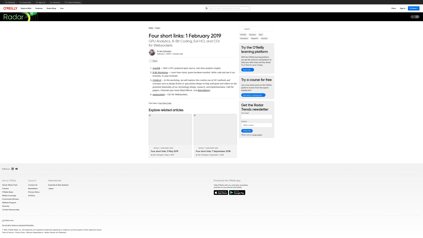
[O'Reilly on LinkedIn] (12, 169)
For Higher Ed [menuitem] (40, 2)
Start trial (246, 70)
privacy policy (257, 134)
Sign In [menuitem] (402, 8)
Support (32, 180)
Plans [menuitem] (393, 8)
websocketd (159, 94)
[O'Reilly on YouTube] (16, 169)
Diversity (5, 206)
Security (264, 38)
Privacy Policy (33, 192)
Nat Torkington (165, 51)
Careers (5, 188)
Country (244, 121)
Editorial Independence (34, 232)
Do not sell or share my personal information (18, 225)
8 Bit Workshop (160, 72)
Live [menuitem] (61, 8)
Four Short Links (164, 103)
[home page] (10, 8)
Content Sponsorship (10, 209)
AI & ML (243, 34)
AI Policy (31, 195)
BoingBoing (204, 90)
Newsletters (33, 188)
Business (253, 34)
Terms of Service (8, 232)
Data (260, 34)
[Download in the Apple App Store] (221, 194)
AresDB (156, 67)
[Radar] (21, 16)
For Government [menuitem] (25, 2)
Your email (245, 113)
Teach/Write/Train (9, 185)
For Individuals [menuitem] (55, 2)
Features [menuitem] (39, 8)
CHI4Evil (157, 79)
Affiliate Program (9, 202)
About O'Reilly (9, 180)
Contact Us (32, 185)
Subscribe (247, 131)
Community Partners (10, 199)
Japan (51, 188)
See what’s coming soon (252, 95)
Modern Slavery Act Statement (55, 232)
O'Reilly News (7, 192)
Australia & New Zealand (58, 185)
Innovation (244, 38)
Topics (157, 28)
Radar (151, 28)
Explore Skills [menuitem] (26, 8)
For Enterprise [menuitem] (10, 2)
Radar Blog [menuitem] (51, 8)
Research (254, 38)
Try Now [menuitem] (413, 8)
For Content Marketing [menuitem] (73, 2)
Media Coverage (9, 195)
